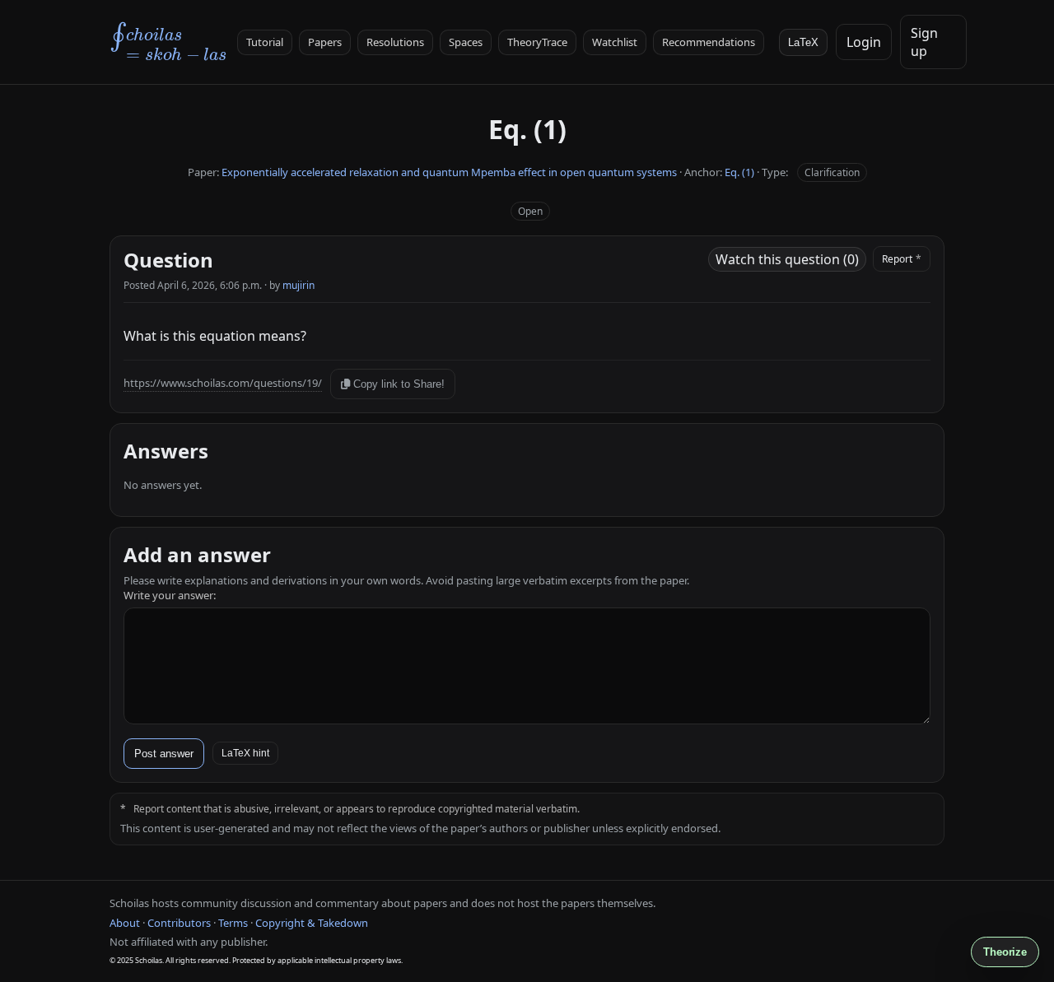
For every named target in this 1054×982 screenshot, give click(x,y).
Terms (233, 922)
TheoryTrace (537, 42)
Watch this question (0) (787, 259)
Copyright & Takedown (311, 922)
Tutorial (264, 42)
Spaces (466, 42)
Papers (325, 42)
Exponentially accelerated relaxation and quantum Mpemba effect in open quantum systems (449, 172)
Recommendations (708, 42)
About (125, 922)
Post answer (164, 753)
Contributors (179, 922)
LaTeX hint (245, 753)
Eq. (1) (739, 172)
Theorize (1005, 952)
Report (901, 259)
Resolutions (395, 42)
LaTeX (803, 42)
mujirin (298, 285)
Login (863, 42)
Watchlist (614, 42)
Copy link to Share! (397, 384)
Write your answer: (170, 595)
